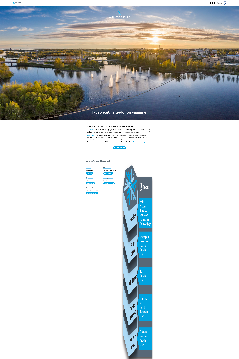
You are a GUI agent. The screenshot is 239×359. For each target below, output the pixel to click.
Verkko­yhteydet (108, 178)
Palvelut (34, 3)
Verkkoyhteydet (109, 183)
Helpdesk (89, 173)
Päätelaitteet (108, 173)
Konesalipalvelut (92, 193)
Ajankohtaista (53, 3)
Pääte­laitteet (107, 168)
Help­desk (88, 168)
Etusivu (30, 3)
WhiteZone (47, 3)
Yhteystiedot (59, 3)
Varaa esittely (119, 148)
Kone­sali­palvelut (91, 188)
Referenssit (41, 3)
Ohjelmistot (89, 178)
